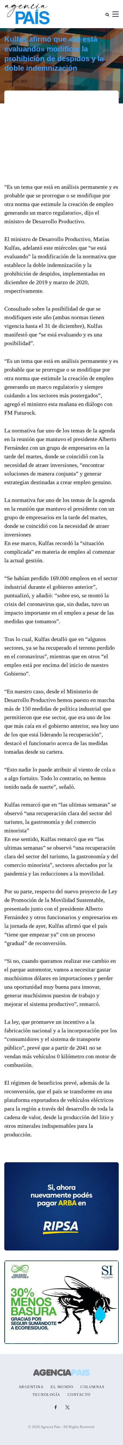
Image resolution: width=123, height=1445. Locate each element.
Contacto (79, 1395)
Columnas (92, 1387)
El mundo (62, 1387)
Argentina (31, 1387)
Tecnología (46, 1395)
